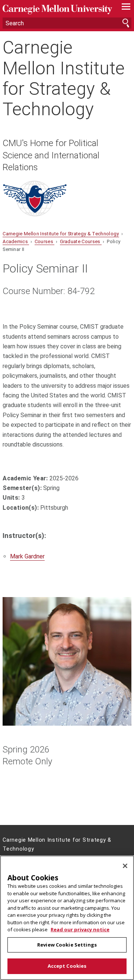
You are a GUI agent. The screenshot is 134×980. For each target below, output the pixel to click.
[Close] (125, 866)
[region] (67, 917)
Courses (45, 241)
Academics (16, 241)
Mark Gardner (27, 556)
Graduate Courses (81, 241)
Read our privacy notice (80, 929)
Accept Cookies (67, 966)
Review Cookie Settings (67, 944)
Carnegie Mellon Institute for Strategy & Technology (64, 78)
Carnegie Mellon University (57, 9)
